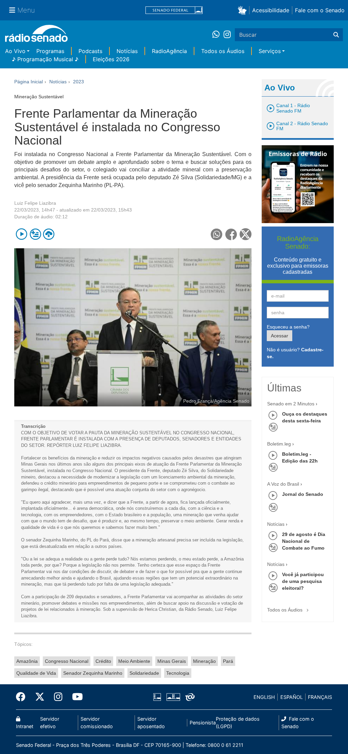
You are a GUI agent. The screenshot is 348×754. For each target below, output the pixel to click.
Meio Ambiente (134, 661)
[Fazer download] (48, 234)
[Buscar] (336, 35)
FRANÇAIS (320, 697)
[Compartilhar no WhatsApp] (216, 234)
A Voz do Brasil (283, 484)
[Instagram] (227, 35)
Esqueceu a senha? (288, 327)
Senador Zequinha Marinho (92, 673)
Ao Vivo (15, 51)
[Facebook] (23, 697)
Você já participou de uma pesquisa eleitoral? (303, 581)
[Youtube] (75, 697)
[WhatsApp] (218, 35)
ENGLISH (264, 697)
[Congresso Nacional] (172, 697)
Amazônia (27, 661)
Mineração (204, 661)
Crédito (103, 661)
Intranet (24, 726)
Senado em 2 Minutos (290, 403)
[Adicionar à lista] (35, 234)
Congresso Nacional (66, 661)
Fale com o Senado (320, 10)
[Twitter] (39, 697)
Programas (50, 51)
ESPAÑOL (291, 697)
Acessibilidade (270, 10)
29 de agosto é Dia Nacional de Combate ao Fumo (303, 541)
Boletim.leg (279, 444)
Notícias (127, 51)
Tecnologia (177, 673)
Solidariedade (144, 673)
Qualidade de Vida (36, 673)
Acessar (279, 335)
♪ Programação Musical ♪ (45, 59)
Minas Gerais (171, 661)
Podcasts (90, 51)
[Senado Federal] (174, 10)
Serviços (270, 51)
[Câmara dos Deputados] (158, 697)
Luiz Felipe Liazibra (35, 203)
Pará (228, 661)
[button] (243, 10)
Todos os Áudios (222, 51)
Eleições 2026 (111, 59)
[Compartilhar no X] (245, 234)
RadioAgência (169, 51)
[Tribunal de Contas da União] (189, 697)
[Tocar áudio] (21, 234)
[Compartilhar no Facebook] (231, 234)
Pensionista (203, 722)
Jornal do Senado (302, 494)
